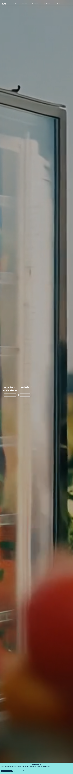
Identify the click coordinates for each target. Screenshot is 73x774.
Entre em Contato (62, 0)
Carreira (56, 0)
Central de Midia (51, 0)
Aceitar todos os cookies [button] (6, 771)
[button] (15, 4)
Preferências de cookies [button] (18, 771)
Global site (68, 0)
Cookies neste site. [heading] (36, 764)
